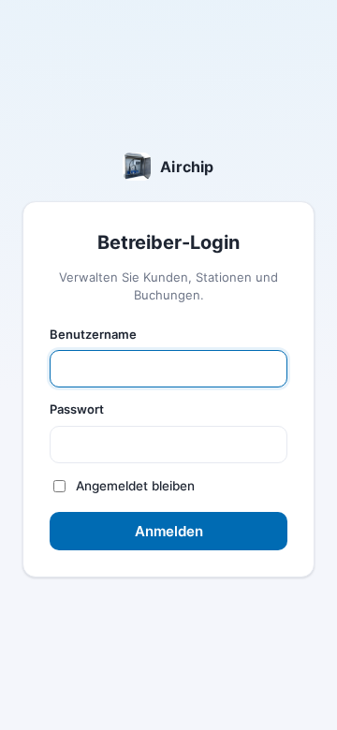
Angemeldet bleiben (135, 485)
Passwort (77, 409)
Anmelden (169, 531)
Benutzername (93, 334)
